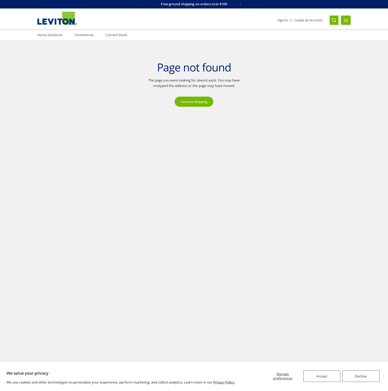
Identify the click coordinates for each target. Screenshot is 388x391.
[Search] (334, 20)
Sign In (282, 20)
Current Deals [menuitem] (116, 35)
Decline (361, 376)
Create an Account (308, 20)
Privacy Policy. (224, 382)
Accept (321, 376)
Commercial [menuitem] (84, 35)
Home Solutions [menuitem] (49, 35)
